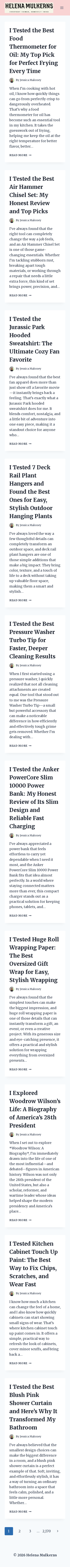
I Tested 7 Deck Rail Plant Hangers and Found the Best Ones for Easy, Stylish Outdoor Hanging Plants (30, 492)
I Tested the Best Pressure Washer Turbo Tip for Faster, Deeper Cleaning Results (32, 640)
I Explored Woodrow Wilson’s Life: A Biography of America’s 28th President (34, 1109)
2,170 (46, 1531)
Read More (20, 155)
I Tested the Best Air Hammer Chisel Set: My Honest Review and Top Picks (31, 195)
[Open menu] (61, 8)
